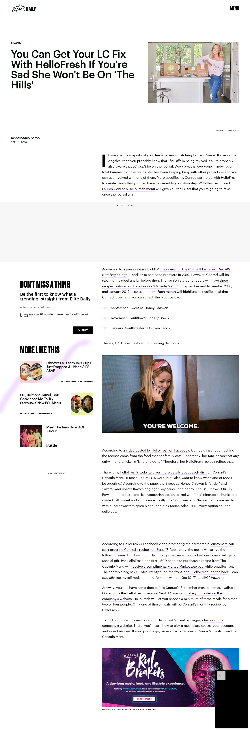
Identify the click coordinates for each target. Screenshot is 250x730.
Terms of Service (77, 314)
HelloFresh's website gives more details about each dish (163, 472)
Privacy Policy (26, 316)
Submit (83, 330)
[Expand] (219, 673)
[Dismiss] (244, 673)
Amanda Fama (27, 138)
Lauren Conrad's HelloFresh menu (128, 189)
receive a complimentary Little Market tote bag (167, 566)
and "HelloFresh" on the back (206, 572)
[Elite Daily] (24, 8)
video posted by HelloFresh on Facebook (157, 450)
